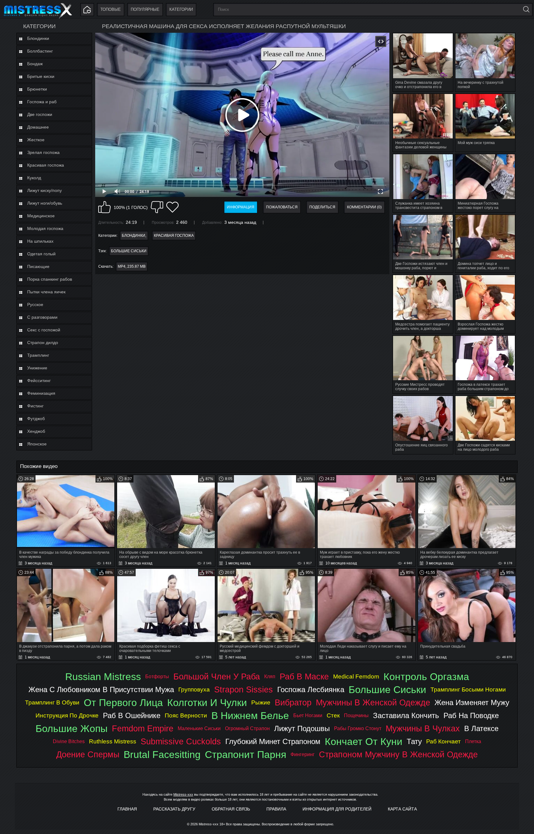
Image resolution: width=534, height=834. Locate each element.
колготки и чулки (207, 703)
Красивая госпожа (45, 165)
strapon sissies (243, 689)
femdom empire (142, 728)
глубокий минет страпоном (272, 741)
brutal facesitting (162, 755)
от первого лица (123, 703)
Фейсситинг (39, 380)
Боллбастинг (40, 51)
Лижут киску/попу (44, 190)
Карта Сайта (402, 808)
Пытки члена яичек (46, 291)
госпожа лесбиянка (310, 689)
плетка (473, 741)
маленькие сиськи (199, 728)
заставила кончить (406, 715)
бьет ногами (307, 715)
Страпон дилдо (42, 342)
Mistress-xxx (183, 794)
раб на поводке (471, 715)
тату (414, 741)
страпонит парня (245, 755)
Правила (276, 808)
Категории (181, 9)
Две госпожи (39, 114)
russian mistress (103, 677)
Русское (35, 304)
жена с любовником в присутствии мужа (101, 689)
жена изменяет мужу (471, 702)
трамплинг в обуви (52, 702)
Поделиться (322, 207)
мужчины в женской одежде (373, 702)
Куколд (34, 177)
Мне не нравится (157, 207)
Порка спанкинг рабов (49, 279)
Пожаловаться (282, 207)
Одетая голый (41, 253)
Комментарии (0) (364, 207)
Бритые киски (40, 76)
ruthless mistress (112, 741)
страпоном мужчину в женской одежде (398, 754)
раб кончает (443, 741)
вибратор (293, 702)
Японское (37, 443)
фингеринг (302, 754)
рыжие (260, 702)
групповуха (194, 689)
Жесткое (35, 139)
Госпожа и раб (42, 101)
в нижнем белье (250, 716)
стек (333, 715)
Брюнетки (37, 89)
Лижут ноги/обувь (44, 203)
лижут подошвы (302, 728)
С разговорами (42, 317)
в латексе (481, 728)
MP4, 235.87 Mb (132, 266)
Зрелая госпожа (43, 152)
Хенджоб (36, 431)
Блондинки (38, 38)
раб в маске (304, 676)
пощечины (356, 715)
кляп (269, 676)
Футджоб (36, 418)
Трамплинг (38, 355)
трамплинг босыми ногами (468, 689)
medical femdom (356, 676)
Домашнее (38, 127)
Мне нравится (104, 207)
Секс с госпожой (43, 329)
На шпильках (40, 241)
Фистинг (35, 405)
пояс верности (186, 715)
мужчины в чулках (423, 728)
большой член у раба (216, 676)
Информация (240, 207)
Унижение (37, 367)
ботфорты (157, 676)
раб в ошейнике (131, 715)
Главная (127, 808)
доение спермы (87, 754)
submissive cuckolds (181, 741)
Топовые (110, 9)
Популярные (145, 9)
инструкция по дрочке (67, 715)
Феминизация (41, 393)
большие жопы (72, 729)
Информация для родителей (337, 808)
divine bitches (69, 741)
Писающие (38, 266)
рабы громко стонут (357, 728)
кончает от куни (363, 742)
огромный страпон (247, 728)
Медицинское (41, 215)
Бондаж (35, 63)
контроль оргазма (426, 677)
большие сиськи (128, 251)
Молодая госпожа (45, 228)
